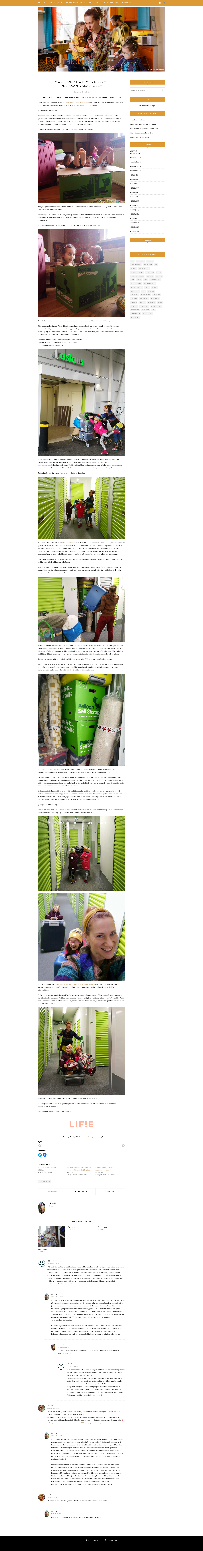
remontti (151, 302)
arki (132, 261)
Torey (50, 1405)
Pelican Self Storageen (104, 321)
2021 (135, 192)
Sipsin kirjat (56, 3)
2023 (134, 184)
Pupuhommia (43, 1249)
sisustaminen (156, 306)
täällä (69, 670)
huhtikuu (136, 157)
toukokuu (136, 153)
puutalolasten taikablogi (79, 3)
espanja (133, 268)
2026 (134, 151)
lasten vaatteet (136, 287)
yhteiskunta (135, 317)
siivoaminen (144, 306)
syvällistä (145, 310)
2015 (135, 218)
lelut (147, 287)
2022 (135, 188)
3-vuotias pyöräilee (137, 120)
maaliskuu (136, 162)
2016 (135, 214)
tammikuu (136, 171)
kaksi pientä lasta (137, 276)
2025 (135, 175)
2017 (135, 210)
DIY (156, 264)
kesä (132, 279)
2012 (135, 231)
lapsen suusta (136, 283)
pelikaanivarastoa (78, 105)
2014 (135, 223)
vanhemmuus (135, 313)
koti (145, 279)
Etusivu (42, 3)
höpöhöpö (150, 272)
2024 (134, 179)
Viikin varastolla (67, 543)
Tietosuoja (127, 3)
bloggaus (150, 261)
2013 (135, 227)
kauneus (159, 276)
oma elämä (134, 295)
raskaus (142, 302)
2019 (135, 201)
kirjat (139, 279)
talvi (153, 310)
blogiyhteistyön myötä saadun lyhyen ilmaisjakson (75, 984)
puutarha (134, 298)
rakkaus (134, 302)
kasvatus (149, 276)
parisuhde (156, 295)
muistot (151, 291)
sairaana (134, 306)
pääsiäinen (155, 298)
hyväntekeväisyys (137, 272)
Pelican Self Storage (85, 1137)
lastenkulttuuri (149, 283)
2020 (135, 197)
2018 (135, 205)
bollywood (148, 264)
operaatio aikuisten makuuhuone (77, 102)
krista (111, 1192)
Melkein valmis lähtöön (47, 1168)
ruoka (160, 302)
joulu (158, 272)
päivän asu (144, 298)
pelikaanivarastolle (45, 465)
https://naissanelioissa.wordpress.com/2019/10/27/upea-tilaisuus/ (74, 1423)
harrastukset (144, 268)
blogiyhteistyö (44, 1181)
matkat (154, 287)
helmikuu (136, 166)
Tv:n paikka (102, 1227)
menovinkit (135, 291)
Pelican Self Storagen (94, 97)
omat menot (145, 295)
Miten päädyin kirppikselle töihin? (143, 124)
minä (143, 291)
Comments (52, 1192)
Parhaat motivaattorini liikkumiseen (144, 128)
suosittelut (135, 310)
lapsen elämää (155, 279)
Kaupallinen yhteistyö (107, 3)
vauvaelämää (147, 313)
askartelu (140, 261)
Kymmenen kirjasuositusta (140, 137)
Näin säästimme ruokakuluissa (141, 133)
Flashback (72, 1227)
